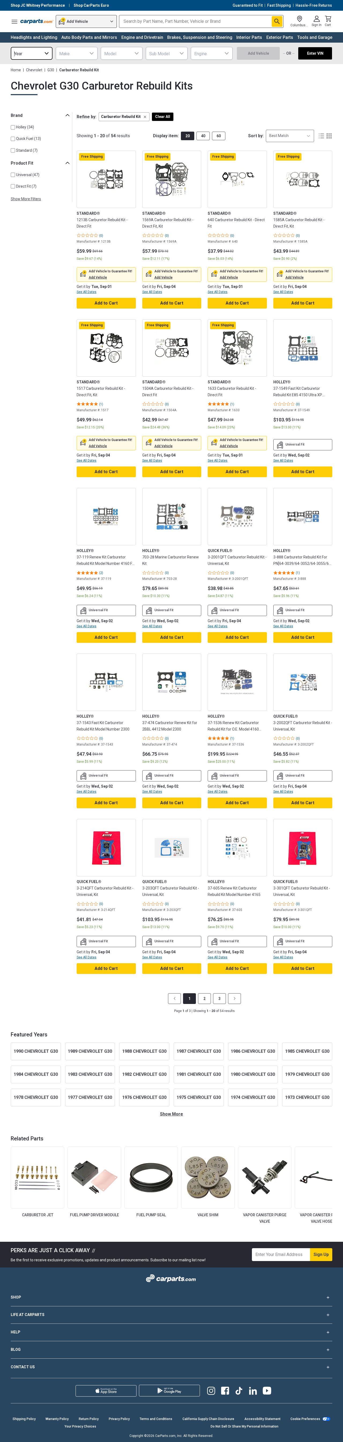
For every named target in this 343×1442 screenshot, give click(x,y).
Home (16, 70)
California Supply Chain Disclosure (208, 1419)
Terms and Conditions (156, 1419)
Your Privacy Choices (80, 1426)
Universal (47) (27, 175)
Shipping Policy (24, 1419)
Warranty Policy (57, 1419)
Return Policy (89, 1419)
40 (203, 136)
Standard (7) (27, 150)
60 (219, 136)
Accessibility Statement (262, 1419)
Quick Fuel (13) (28, 138)
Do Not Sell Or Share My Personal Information (244, 1426)
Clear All (162, 116)
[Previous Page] (174, 998)
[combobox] (32, 53)
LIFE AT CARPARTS (27, 1315)
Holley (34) (25, 127)
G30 (50, 70)
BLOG (16, 1349)
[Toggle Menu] (14, 21)
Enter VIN (315, 53)
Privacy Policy (119, 1419)
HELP (15, 1332)
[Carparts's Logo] (37, 21)
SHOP (16, 1297)
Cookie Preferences (305, 1419)
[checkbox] (13, 127)
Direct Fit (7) (26, 186)
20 (187, 136)
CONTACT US (23, 1367)
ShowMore (171, 1114)
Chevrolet (34, 70)
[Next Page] (234, 998)
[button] (124, 116)
